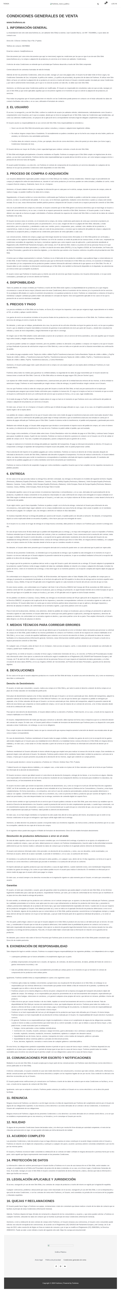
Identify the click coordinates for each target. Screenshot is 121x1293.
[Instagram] (60, 1266)
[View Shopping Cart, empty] (105, 4)
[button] (98, 4)
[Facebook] (56, 1266)
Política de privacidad (53, 1260)
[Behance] (65, 1266)
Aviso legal (39, 1260)
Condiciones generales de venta (75, 1260)
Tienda (6, 4)
